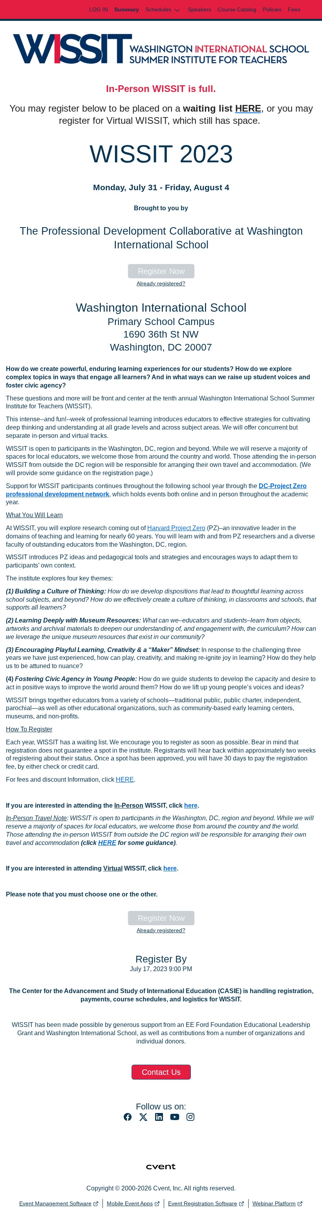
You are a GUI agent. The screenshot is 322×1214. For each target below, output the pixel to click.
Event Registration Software (202, 1203)
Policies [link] (272, 9)
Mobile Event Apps (130, 1203)
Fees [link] (294, 9)
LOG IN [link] (98, 9)
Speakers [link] (199, 9)
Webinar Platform (274, 1203)
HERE (125, 779)
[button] (163, 9)
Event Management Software (55, 1203)
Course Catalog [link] (237, 9)
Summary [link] (126, 9)
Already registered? (161, 283)
